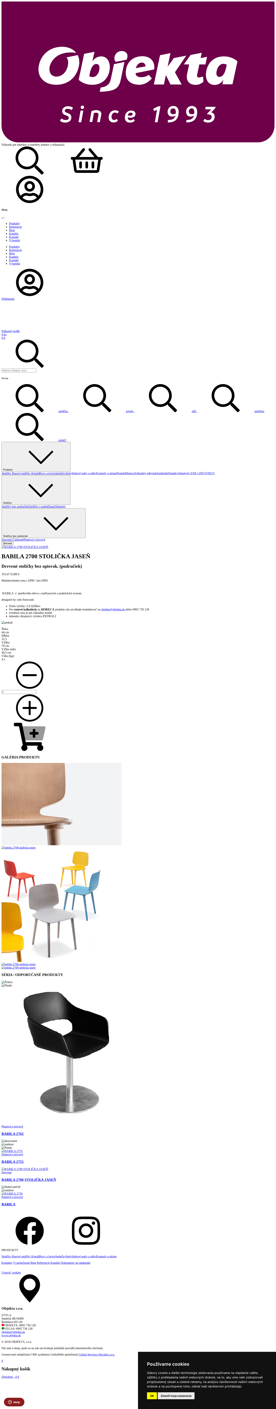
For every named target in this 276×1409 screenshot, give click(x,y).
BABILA (8, 1204)
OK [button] (152, 1395)
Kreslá (35, 473)
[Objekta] (138, 141)
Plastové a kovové (34, 539)
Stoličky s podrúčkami (42, 506)
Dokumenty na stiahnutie (75, 1262)
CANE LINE (196, 473)
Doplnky (173, 473)
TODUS (209, 473)
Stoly (69, 473)
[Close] (3, 218)
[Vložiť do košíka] (30, 749)
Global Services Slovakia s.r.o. (97, 1354)
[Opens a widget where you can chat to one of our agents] (14, 1402)
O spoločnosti (21, 1262)
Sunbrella (162, 473)
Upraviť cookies (11, 1272)
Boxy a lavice (47, 473)
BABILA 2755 (13, 1162)
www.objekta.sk (11, 1335)
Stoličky (7, 473)
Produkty (8, 469)
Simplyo (183, 473)
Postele (121, 473)
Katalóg (55, 1262)
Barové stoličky (21, 473)
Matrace (130, 473)
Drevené (7, 539)
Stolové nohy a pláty (84, 473)
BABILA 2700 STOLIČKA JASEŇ (29, 1180)
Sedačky (60, 473)
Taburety (60, 506)
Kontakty (7, 1262)
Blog (33, 1262)
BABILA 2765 (13, 1134)
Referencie (43, 1262)
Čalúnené (18, 539)
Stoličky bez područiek (15, 506)
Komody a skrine (106, 473)
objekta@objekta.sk (113, 609)
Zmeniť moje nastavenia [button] (176, 1395)
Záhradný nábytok (145, 473)
